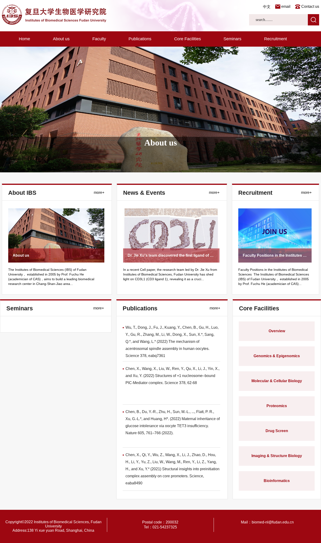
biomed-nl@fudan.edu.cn (273, 522)
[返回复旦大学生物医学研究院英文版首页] (54, 23)
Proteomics (276, 406)
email (285, 6)
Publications (140, 38)
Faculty (99, 38)
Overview (277, 331)
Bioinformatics (277, 481)
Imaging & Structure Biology (276, 456)
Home (24, 38)
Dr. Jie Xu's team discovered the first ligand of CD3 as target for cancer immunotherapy (205, 255)
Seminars (232, 38)
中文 (266, 7)
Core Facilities (187, 38)
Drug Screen (277, 431)
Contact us (310, 6)
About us (61, 38)
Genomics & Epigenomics (277, 356)
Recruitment (275, 38)
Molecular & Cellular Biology (276, 381)
